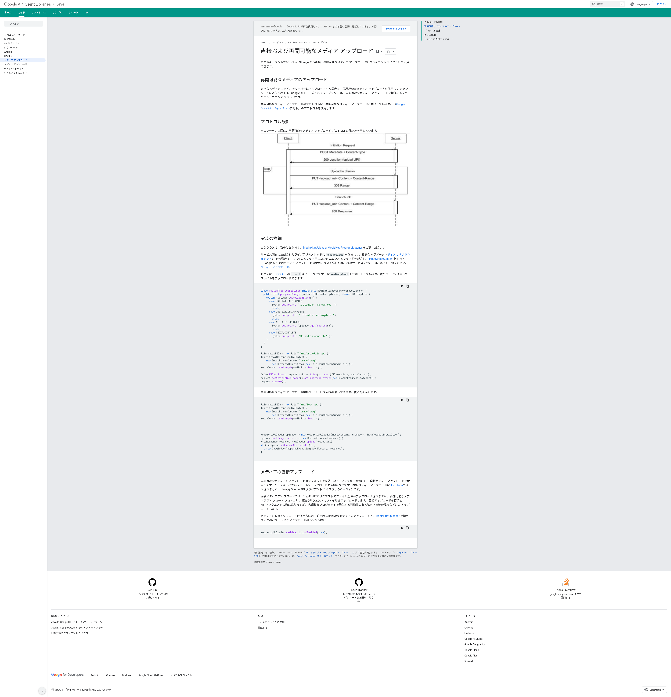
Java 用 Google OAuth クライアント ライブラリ (77, 627)
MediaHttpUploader (315, 247)
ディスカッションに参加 (271, 622)
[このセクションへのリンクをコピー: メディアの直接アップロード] (318, 472)
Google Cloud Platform (151, 675)
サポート (73, 12)
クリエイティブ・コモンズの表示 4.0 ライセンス (328, 552)
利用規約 (56, 689)
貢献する (263, 627)
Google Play (470, 655)
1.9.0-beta (397, 485)
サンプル (57, 12)
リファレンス (38, 12)
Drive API (280, 274)
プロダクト (277, 42)
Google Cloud (471, 650)
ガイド (21, 12)
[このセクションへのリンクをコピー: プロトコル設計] (293, 122)
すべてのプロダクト (181, 675)
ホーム (8, 12)
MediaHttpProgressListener (345, 247)
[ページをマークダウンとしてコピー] (388, 52)
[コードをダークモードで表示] (402, 286)
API (86, 12)
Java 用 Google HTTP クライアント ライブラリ (76, 622)
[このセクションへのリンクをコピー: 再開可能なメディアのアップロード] (330, 80)
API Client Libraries (34, 4)
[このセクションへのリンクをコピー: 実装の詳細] (285, 239)
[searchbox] (23, 24)
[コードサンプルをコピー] (407, 286)
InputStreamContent (381, 258)
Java (60, 4)
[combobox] (607, 4)
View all (468, 661)
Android (468, 622)
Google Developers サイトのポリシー (316, 556)
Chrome (468, 627)
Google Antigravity (474, 644)
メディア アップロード (275, 267)
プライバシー (71, 689)
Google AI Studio (473, 638)
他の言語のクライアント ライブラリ (71, 633)
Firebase (469, 633)
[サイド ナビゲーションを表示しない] (42, 690)
